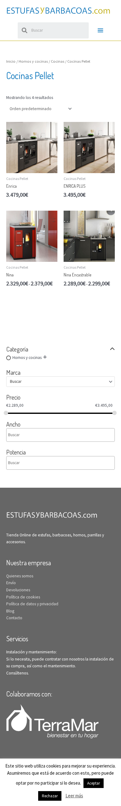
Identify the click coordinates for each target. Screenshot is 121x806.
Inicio (11, 61)
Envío (11, 582)
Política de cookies (23, 597)
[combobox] (60, 381)
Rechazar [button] (50, 796)
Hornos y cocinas (27, 357)
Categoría (17, 349)
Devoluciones (18, 590)
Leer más (74, 796)
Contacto (14, 617)
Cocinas (57, 61)
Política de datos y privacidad (32, 604)
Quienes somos (19, 576)
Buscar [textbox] (15, 381)
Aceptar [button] (93, 783)
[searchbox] (34, 434)
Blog (10, 611)
